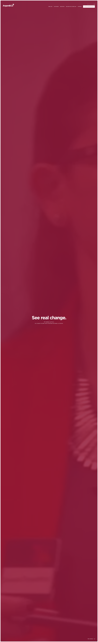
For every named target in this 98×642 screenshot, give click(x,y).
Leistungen (56, 6)
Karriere (80, 6)
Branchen (62, 6)
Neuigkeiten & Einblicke (71, 6)
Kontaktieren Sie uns (89, 6)
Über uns (50, 6)
